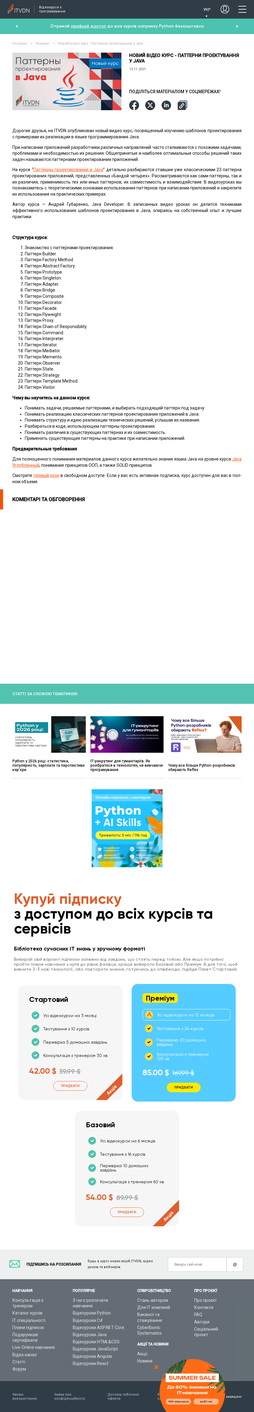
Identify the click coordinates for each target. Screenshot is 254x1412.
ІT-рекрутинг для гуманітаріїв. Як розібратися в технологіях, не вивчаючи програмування (126, 765)
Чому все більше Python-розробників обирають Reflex (201, 767)
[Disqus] (127, 586)
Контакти (203, 1307)
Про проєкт (205, 1300)
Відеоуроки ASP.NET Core (98, 1327)
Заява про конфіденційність (69, 1397)
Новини (144, 1360)
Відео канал (24, 1354)
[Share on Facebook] (134, 105)
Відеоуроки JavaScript (95, 1348)
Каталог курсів (27, 1312)
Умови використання (24, 1397)
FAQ (198, 1314)
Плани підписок (28, 1327)
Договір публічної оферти (123, 1397)
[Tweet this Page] (150, 105)
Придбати (70, 1086)
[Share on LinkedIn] (166, 105)
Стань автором (152, 1300)
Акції (142, 1353)
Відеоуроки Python (92, 1312)
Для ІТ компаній (153, 1307)
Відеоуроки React (90, 1363)
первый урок (46, 475)
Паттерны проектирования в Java (68, 169)
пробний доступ (88, 26)
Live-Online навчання (33, 1347)
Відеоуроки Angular (92, 1356)
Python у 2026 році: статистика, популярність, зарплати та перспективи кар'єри (48, 765)
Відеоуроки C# (88, 1320)
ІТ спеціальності (29, 1320)
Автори (201, 1321)
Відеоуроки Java (90, 1334)
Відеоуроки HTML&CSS (96, 1341)
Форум (19, 1369)
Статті (18, 1361)
